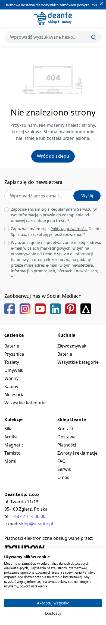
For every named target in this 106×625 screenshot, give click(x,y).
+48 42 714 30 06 (28, 516)
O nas (63, 477)
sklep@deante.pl (36, 524)
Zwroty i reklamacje (77, 453)
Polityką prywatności (69, 229)
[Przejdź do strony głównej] (53, 18)
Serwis (64, 469)
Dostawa (66, 437)
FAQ (61, 461)
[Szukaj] (94, 37)
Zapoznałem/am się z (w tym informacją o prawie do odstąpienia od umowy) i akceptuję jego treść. (54, 215)
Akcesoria (14, 395)
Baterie (11, 346)
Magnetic (14, 445)
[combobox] (53, 37)
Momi (10, 461)
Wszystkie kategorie (25, 403)
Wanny (11, 378)
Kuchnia (66, 335)
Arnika (11, 437)
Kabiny (11, 386)
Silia (8, 429)
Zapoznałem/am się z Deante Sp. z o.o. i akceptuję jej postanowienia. (56, 231)
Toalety (11, 362)
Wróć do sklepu (53, 156)
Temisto (12, 453)
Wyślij (87, 196)
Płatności (66, 445)
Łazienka (14, 335)
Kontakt (65, 429)
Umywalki (14, 370)
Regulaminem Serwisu (71, 209)
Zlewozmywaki (72, 346)
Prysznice (14, 354)
